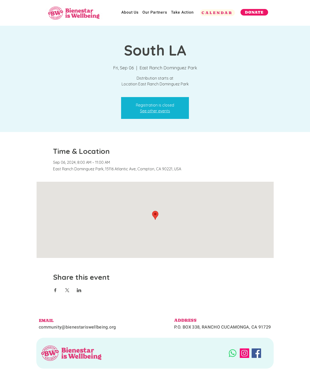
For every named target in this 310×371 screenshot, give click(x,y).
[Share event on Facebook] (55, 290)
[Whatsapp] (232, 353)
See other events (155, 110)
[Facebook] (256, 353)
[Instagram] (244, 353)
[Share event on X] (67, 290)
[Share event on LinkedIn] (79, 290)
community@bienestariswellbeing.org (77, 327)
